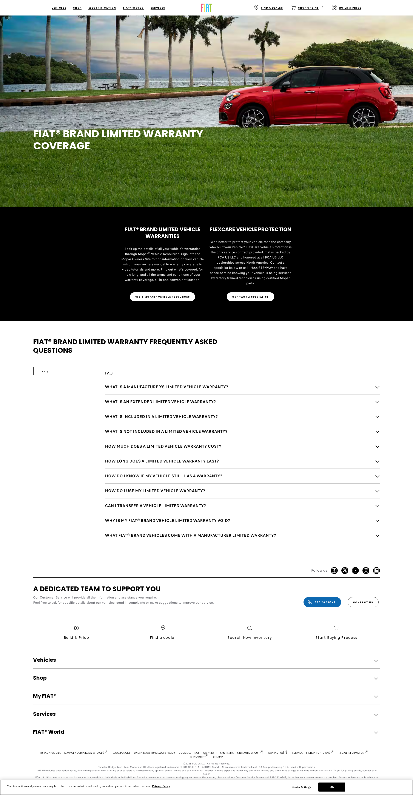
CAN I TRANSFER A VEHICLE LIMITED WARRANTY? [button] (155, 506)
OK (332, 787)
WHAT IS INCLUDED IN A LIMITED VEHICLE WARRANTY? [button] (161, 416)
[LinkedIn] (376, 570)
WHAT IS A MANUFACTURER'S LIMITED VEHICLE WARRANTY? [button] (166, 387)
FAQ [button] (45, 371)
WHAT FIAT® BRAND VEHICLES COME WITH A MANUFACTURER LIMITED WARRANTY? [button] (190, 535)
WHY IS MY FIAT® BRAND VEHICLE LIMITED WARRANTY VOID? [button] (167, 520)
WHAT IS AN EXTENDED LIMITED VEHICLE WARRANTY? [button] (160, 402)
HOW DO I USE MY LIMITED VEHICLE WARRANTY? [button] (155, 491)
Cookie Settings (301, 787)
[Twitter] (344, 570)
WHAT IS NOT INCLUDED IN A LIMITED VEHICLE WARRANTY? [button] (166, 431)
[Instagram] (365, 570)
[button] (205, 660)
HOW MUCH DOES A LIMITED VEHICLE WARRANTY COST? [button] (163, 446)
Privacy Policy (161, 786)
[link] (162, 296)
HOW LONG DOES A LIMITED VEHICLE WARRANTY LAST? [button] (162, 461)
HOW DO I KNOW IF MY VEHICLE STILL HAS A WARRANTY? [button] (163, 476)
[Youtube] (355, 570)
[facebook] (334, 570)
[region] (206, 787)
